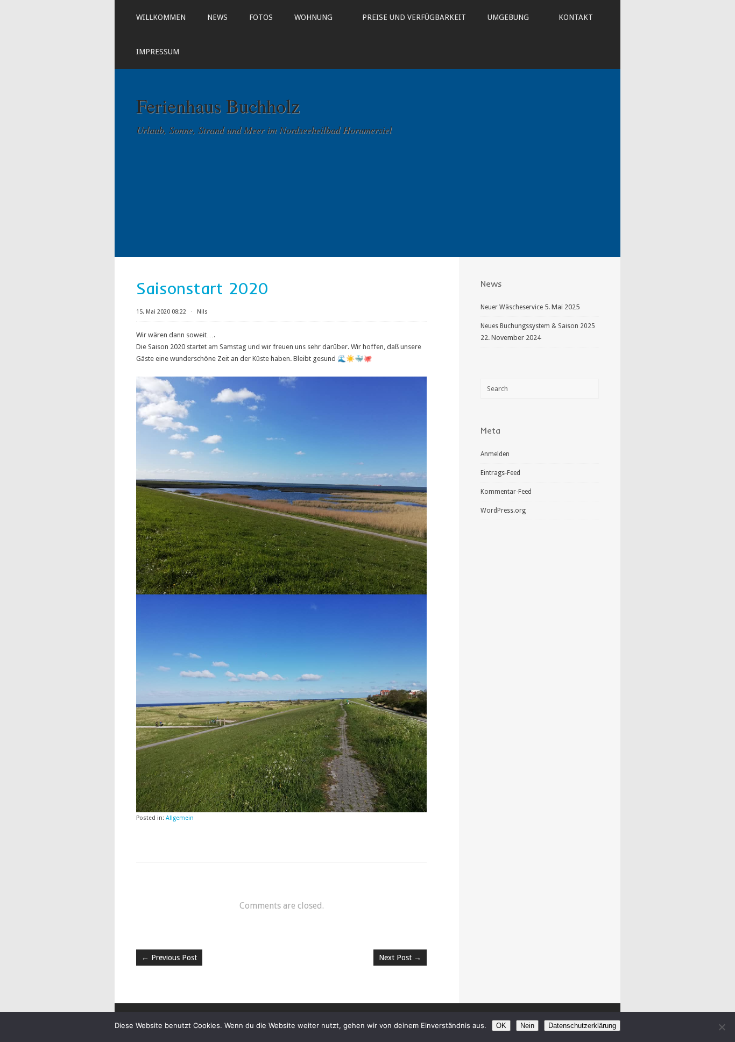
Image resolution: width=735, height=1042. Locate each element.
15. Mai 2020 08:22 (161, 311)
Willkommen (161, 17)
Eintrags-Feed (500, 473)
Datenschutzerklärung (582, 1026)
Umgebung (508, 17)
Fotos (261, 17)
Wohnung (313, 17)
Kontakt (576, 17)
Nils (202, 311)
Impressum (157, 51)
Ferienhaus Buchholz (218, 105)
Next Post (400, 957)
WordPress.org (503, 510)
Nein (527, 1026)
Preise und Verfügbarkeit (414, 17)
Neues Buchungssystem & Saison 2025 (537, 326)
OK (501, 1026)
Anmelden (495, 454)
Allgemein (180, 817)
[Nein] (721, 1027)
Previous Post (169, 957)
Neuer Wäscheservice (511, 307)
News (217, 17)
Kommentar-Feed (506, 491)
